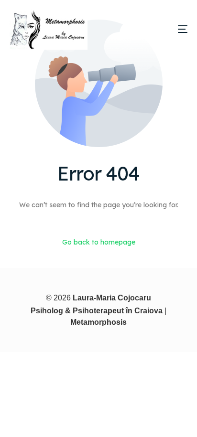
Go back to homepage (98, 242)
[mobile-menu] (166, 29)
